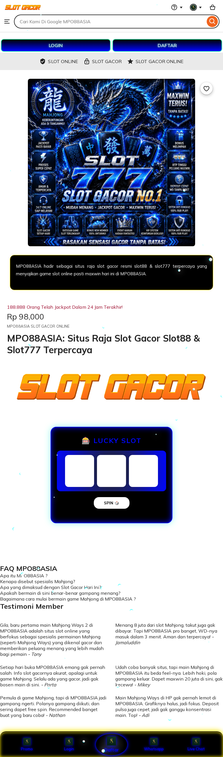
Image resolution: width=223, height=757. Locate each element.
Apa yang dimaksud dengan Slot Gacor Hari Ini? (50, 587)
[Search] (212, 21)
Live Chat (196, 749)
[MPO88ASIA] (22, 12)
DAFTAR (167, 45)
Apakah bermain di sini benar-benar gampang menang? (60, 593)
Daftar (111, 749)
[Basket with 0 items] (213, 7)
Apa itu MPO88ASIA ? (24, 576)
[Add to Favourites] (206, 88)
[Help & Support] (176, 7)
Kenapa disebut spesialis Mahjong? (37, 581)
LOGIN (56, 45)
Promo (27, 749)
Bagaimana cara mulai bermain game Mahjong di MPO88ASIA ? (68, 599)
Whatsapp (154, 749)
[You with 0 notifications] (196, 7)
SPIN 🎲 (111, 503)
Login (69, 749)
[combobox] (109, 21)
